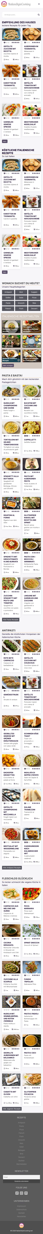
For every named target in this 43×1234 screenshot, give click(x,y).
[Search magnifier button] (38, 14)
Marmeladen (21, 1164)
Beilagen (21, 1150)
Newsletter (21, 1216)
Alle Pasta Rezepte (10, 620)
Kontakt (21, 1213)
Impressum (21, 1206)
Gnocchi (21, 303)
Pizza (34, 298)
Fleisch (8, 309)
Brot (21, 292)
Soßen (8, 298)
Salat (21, 298)
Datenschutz (21, 1210)
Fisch (21, 309)
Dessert (34, 309)
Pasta (8, 303)
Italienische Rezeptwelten (20, 316)
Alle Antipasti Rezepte (12, 868)
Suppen (34, 292)
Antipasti (8, 292)
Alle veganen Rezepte (12, 1109)
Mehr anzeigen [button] (8, 365)
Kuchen (21, 1161)
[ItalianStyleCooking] (16, 4)
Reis (34, 303)
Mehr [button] (4, 141)
